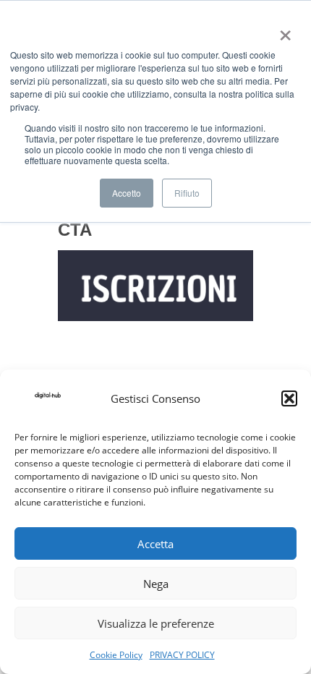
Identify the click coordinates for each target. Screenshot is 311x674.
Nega (156, 583)
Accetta (155, 544)
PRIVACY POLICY (182, 655)
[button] (289, 398)
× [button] (282, 30)
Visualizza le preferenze (156, 623)
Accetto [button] (126, 193)
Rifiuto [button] (187, 193)
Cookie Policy (116, 655)
